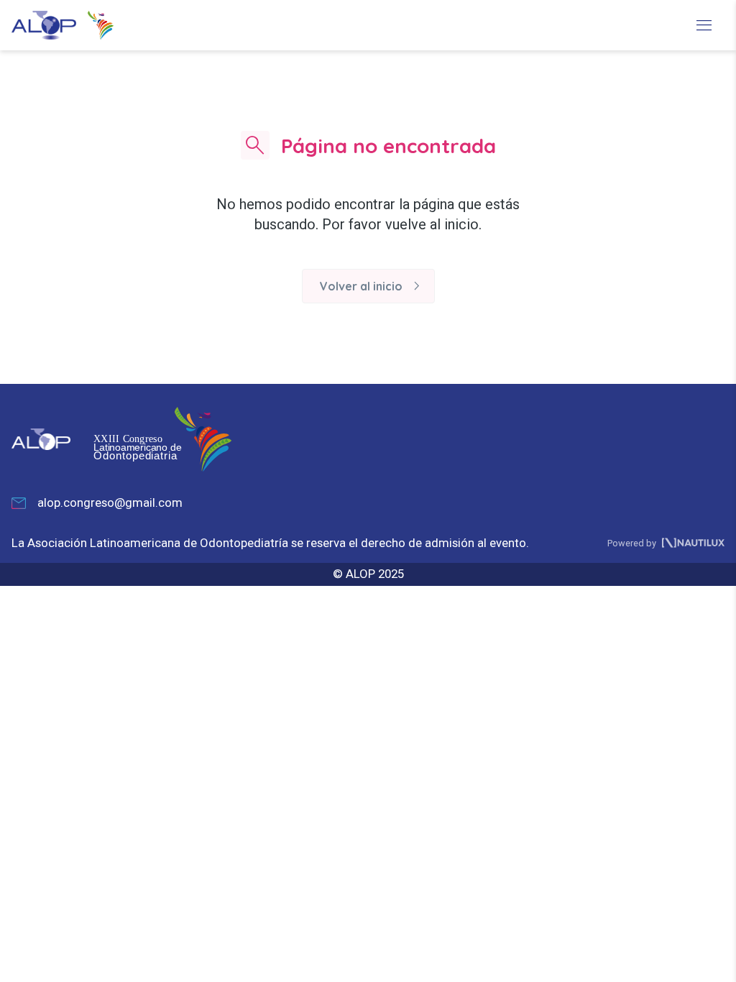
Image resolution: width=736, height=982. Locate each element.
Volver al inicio (373, 286)
